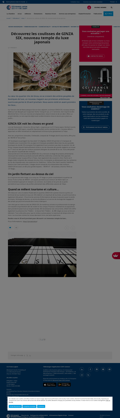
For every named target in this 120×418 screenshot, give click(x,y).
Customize (41, 406)
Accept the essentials (29, 406)
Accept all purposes (15, 406)
